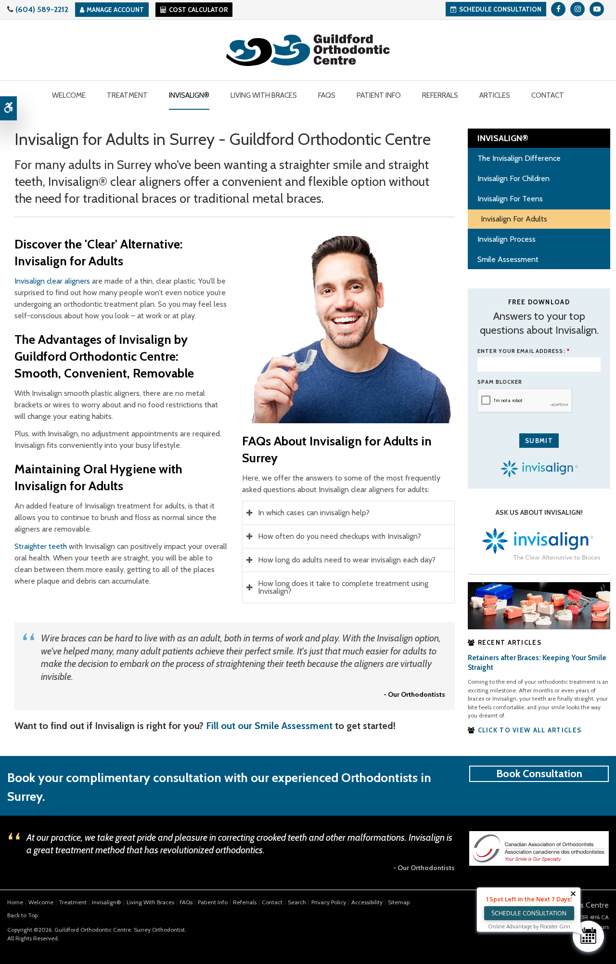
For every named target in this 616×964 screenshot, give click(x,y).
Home (15, 902)
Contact (547, 95)
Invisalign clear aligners (52, 281)
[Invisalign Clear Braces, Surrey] (539, 544)
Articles (494, 95)
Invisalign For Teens (510, 198)
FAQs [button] (326, 95)
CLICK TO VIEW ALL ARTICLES (530, 730)
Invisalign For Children (513, 178)
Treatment (73, 902)
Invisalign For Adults (514, 218)
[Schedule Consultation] (588, 936)
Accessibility (367, 902)
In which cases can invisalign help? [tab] (314, 512)
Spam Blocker (499, 381)
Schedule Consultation (500, 9)
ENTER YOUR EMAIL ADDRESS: (523, 351)
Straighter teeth (40, 546)
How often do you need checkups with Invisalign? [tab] (339, 536)
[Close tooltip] (573, 893)
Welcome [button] (69, 95)
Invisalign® (106, 902)
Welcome (40, 902)
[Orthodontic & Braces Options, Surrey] (539, 605)
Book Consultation (539, 773)
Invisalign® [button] (189, 95)
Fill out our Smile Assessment (269, 725)
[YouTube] (597, 9)
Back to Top (22, 915)
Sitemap (399, 902)
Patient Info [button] (379, 95)
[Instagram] (577, 9)
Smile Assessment (508, 259)
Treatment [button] (127, 95)
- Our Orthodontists (414, 694)
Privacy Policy (328, 902)
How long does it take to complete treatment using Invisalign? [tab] (343, 587)
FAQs (186, 902)
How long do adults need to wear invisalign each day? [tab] (347, 559)
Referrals (440, 95)
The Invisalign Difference (519, 158)
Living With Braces (150, 902)
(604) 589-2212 (41, 9)
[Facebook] (558, 9)
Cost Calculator (198, 9)
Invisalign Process (506, 239)
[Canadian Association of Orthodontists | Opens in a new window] (539, 847)
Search (297, 902)
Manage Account (115, 9)
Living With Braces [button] (264, 95)
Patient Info (213, 902)
